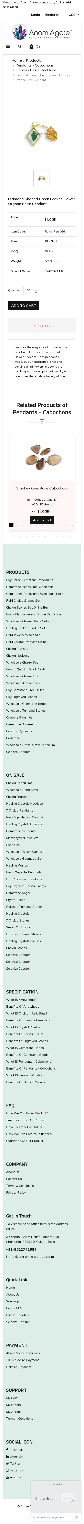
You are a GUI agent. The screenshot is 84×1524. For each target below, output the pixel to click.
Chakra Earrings (17, 649)
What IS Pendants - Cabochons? (29, 1061)
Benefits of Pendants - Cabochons (31, 1068)
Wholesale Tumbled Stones (26, 710)
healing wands (17, 865)
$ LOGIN (50, 219)
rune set (12, 845)
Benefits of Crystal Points (24, 1034)
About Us (12, 1172)
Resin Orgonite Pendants (24, 872)
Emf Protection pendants (24, 879)
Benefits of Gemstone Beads (27, 1055)
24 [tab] (21, 536)
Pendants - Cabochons (34, 65)
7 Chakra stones (18, 920)
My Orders (13, 1405)
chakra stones (16, 948)
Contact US (14, 1308)
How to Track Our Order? (24, 1127)
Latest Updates (17, 1315)
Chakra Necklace (17, 655)
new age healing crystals (25, 817)
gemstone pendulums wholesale (30, 587)
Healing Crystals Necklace (24, 803)
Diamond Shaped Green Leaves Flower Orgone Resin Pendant (41, 201)
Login (35, 15)
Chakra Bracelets (18, 797)
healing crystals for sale (24, 941)
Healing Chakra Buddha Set (25, 628)
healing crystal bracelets (24, 824)
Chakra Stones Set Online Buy (27, 607)
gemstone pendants (21, 831)
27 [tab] (39, 536)
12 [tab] (11, 531)
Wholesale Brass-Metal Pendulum (30, 745)
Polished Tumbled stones (24, 907)
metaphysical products (22, 838)
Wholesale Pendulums (22, 790)
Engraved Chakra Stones (23, 934)
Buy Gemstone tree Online (25, 690)
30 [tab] (57, 536)
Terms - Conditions (19, 1418)
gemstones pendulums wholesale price (34, 594)
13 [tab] (17, 531)
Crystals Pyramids (19, 731)
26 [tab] (33, 536)
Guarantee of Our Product (24, 1141)
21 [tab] (66, 531)
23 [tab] (14, 536)
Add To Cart (23, 305)
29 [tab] (51, 536)
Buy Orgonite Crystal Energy (26, 886)
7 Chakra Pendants (19, 810)
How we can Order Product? (27, 1113)
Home (16, 60)
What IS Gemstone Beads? (25, 1048)
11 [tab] (73, 525)
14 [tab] (24, 531)
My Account (14, 1412)
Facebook (15, 1450)
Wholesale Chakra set (22, 662)
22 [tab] (73, 531)
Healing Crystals (17, 913)
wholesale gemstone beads (26, 704)
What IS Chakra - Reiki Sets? (26, 1013)
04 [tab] (30, 525)
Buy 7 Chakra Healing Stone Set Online (33, 614)
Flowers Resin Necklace (35, 70)
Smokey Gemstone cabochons (42, 488)
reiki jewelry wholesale (23, 635)
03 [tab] (24, 525)
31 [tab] (63, 536)
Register (52, 15)
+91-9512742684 (21, 1249)
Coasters (12, 738)
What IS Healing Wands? (24, 1075)
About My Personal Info (23, 1353)
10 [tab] (66, 525)
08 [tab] (54, 525)
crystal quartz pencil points (26, 669)
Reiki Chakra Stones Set (23, 600)
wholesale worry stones (24, 852)
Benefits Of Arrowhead (22, 1006)
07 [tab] (48, 525)
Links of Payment (18, 1367)
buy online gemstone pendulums (29, 580)
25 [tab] (27, 536)
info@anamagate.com (30, 1256)
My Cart (12, 1398)
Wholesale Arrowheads (23, 683)
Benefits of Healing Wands (25, 1082)
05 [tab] (36, 525)
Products (33, 60)
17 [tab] (42, 531)
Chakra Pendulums (19, 783)
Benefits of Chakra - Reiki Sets (28, 1020)
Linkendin (16, 1456)
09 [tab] (60, 525)
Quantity (14, 290)
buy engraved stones (21, 697)
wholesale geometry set (24, 858)
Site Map (12, 1301)
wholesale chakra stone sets (27, 621)
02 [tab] (17, 525)
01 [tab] (11, 525)
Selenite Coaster (18, 752)
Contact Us (54, 271)
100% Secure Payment (22, 1360)
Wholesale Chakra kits (22, 676)
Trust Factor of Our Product (26, 1120)
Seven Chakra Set (19, 927)
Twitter (14, 1463)
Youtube (15, 1477)
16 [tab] (36, 531)
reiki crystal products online (26, 642)
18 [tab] (48, 531)
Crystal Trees (15, 900)
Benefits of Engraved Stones (27, 1041)
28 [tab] (45, 536)
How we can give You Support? (29, 1134)
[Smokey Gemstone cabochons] (42, 457)
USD (72, 15)
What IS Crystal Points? (23, 1027)
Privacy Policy (16, 1192)
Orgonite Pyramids (19, 717)
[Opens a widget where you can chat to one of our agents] (56, 1501)
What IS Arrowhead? (21, 1000)
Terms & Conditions (20, 1186)
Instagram (16, 1470)
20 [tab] (60, 531)
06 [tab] (42, 525)
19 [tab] (54, 531)
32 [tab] (69, 536)
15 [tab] (30, 531)
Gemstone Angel (18, 893)
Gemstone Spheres (20, 724)
